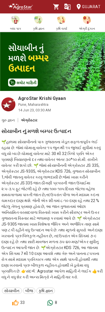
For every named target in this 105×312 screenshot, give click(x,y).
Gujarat (91, 6)
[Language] (67, 6)
